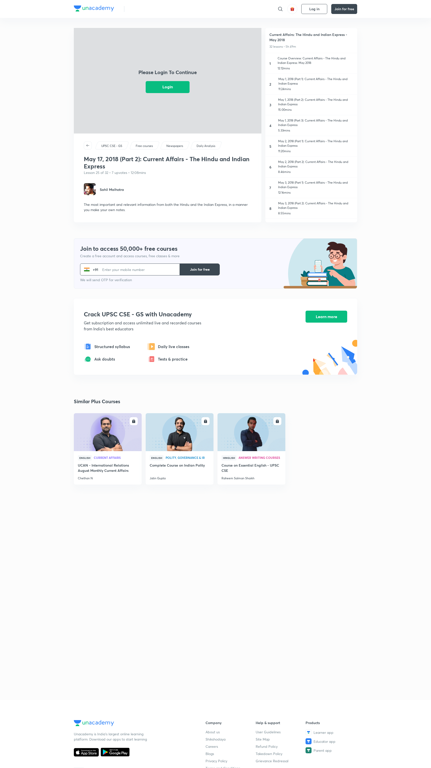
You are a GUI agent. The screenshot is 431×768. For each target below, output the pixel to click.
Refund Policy (267, 746)
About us (213, 732)
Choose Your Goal (150, 8)
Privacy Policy (216, 761)
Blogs (210, 753)
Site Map (263, 739)
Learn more (326, 316)
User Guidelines (268, 732)
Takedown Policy (269, 753)
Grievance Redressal (272, 761)
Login (167, 86)
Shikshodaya (215, 739)
